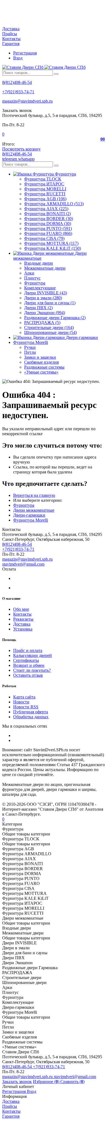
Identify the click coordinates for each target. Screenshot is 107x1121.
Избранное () (46, 1081)
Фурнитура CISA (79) (44, 238)
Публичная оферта (30, 711)
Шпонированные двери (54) (50, 332)
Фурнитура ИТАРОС (44, 184)
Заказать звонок (17, 1081)
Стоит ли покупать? (32, 670)
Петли (30, 352)
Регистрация (25, 53)
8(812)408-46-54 (17, 82)
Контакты (11, 38)
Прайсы (9, 33)
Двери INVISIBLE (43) (45, 292)
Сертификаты (26, 660)
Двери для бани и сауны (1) (49, 302)
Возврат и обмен (28, 665)
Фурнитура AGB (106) (45, 198)
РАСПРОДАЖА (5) (42, 322)
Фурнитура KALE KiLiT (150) (52, 248)
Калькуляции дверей (32, 655)
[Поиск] (56, 74)
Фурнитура (34, 283)
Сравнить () (72, 1081)
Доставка (10, 28)
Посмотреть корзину (21, 149)
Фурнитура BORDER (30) (48, 218)
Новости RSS (25, 707)
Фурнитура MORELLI (45, 189)
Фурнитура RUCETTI (44, 193)
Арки (29, 273)
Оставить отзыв (28, 675)
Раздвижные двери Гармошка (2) (55, 317)
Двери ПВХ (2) (38, 307)
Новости (21, 702)
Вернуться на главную (34, 495)
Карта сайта (24, 697)
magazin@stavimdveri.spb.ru (27, 101)
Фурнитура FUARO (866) (48, 233)
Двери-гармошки (29, 515)
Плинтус (32, 278)
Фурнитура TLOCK (42, 179)
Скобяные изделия (41, 362)
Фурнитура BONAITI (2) (47, 213)
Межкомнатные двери (45, 268)
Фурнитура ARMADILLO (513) (54, 203)
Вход (17, 58)
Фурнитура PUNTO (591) (48, 228)
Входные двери (38, 263)
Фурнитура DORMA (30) (47, 223)
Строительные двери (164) (49, 327)
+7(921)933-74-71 (18, 91)
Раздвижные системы (44, 367)
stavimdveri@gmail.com (23, 564)
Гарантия (10, 43)
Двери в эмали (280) (43, 297)
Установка (22, 629)
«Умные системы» (41, 372)
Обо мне (21, 609)
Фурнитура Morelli (30, 520)
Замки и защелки (40, 357)
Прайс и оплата (27, 650)
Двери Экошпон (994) (44, 312)
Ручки (30, 347)
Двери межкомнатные (33, 510)
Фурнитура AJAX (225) (46, 208)
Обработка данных (31, 716)
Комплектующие (40, 288)
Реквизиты (23, 619)
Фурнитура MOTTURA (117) (51, 243)
